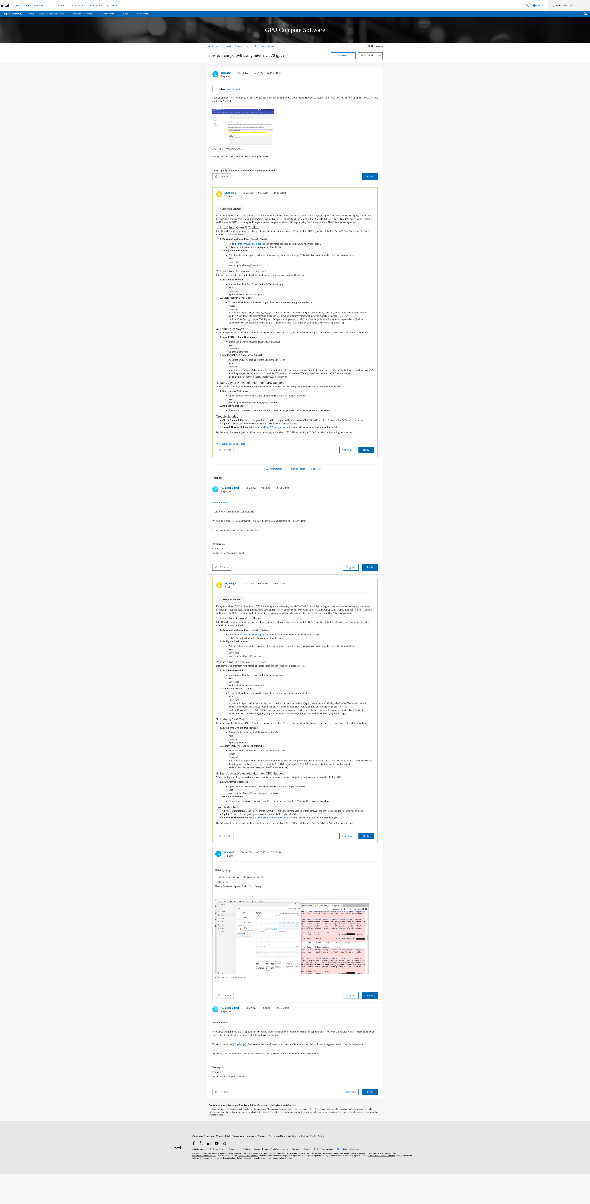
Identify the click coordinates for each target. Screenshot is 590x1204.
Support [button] (38, 5)
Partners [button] (93, 5)
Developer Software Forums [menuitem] (53, 13)
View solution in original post (232, 456)
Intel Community (215, 45)
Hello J (216, 515)
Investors (251, 1166)
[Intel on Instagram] (224, 1173)
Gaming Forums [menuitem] (113, 13)
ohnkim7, (225, 515)
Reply (370, 176)
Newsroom (238, 1166)
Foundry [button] (109, 5)
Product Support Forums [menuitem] (87, 13)
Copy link (347, 463)
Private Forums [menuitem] (149, 13)
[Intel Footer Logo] (177, 1177)
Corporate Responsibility (283, 1166)
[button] (376, 73)
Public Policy (317, 1166)
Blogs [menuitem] (131, 13)
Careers (263, 1166)
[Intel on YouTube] (216, 1173)
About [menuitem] (32, 13)
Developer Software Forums (240, 45)
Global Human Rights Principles (381, 1185)
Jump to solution (232, 88)
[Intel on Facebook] (193, 1173)
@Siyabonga (242, 1070)
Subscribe (343, 55)
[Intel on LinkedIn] (209, 1173)
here (296, 1135)
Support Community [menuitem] (12, 14)
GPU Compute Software (268, 45)
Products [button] (22, 5)
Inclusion (303, 1166)
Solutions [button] (55, 5)
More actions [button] (368, 55)
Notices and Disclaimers (247, 1185)
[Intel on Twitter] (201, 1173)
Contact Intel (223, 1166)
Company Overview (203, 1166)
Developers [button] (74, 5)
